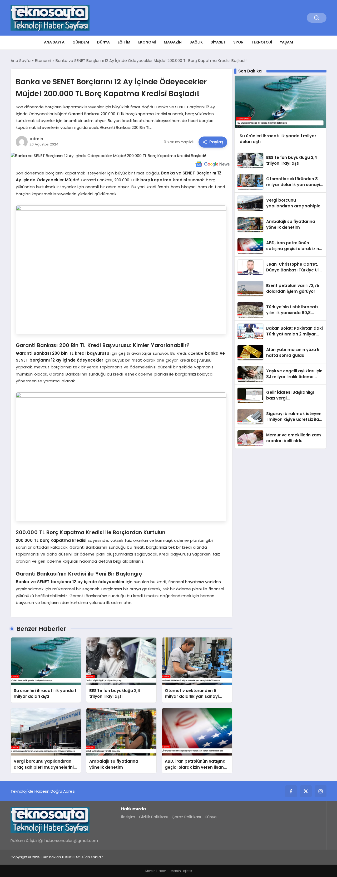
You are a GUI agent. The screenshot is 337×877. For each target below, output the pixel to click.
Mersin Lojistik (181, 871)
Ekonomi (147, 42)
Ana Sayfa (54, 42)
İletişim (128, 817)
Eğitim (124, 42)
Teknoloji (261, 42)
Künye (211, 817)
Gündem (80, 42)
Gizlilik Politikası (153, 817)
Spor (238, 42)
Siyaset (218, 42)
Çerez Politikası (186, 817)
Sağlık (196, 42)
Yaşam (286, 42)
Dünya (103, 42)
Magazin (173, 42)
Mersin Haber (155, 871)
